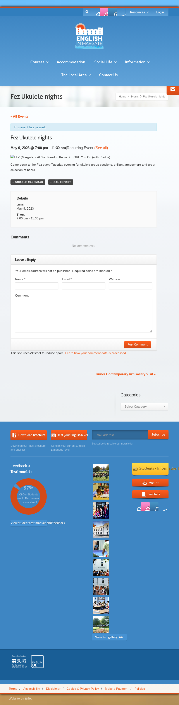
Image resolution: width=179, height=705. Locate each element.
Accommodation (71, 62)
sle (28, 698)
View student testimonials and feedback (28, 523)
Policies (139, 688)
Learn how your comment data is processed (95, 353)
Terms (13, 688)
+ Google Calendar (27, 182)
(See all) (101, 148)
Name (20, 279)
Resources (137, 12)
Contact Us (108, 75)
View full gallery (106, 637)
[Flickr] (104, 12)
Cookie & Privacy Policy (83, 688)
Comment (22, 295)
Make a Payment (116, 688)
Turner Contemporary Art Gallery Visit (125, 374)
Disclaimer (53, 688)
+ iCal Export (60, 182)
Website (114, 279)
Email (67, 279)
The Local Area (74, 75)
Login (160, 12)
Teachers (154, 494)
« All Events (19, 116)
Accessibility (31, 688)
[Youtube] (112, 12)
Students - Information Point (154, 468)
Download (31, 435)
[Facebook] (95, 12)
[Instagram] (121, 12)
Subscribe (158, 434)
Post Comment (137, 344)
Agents (154, 482)
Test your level (72, 435)
